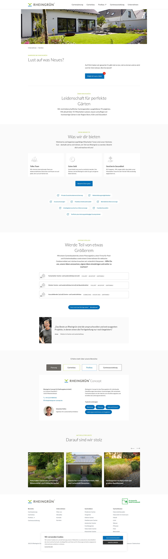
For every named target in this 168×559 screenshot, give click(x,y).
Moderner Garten (90, 512)
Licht (114, 520)
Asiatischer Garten (90, 523)
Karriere (40, 48)
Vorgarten (88, 514)
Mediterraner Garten (91, 520)
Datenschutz (136, 543)
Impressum (128, 543)
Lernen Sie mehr (49, 546)
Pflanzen (115, 526)
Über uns (59, 512)
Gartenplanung (32, 512)
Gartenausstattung (34, 520)
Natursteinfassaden (119, 512)
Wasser (115, 523)
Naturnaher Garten (90, 528)
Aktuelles (59, 514)
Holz (114, 528)
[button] (77, 4)
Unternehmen (32, 48)
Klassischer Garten (90, 531)
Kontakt (58, 517)
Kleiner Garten (89, 517)
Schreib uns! (94, 307)
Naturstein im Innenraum (120, 514)
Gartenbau (31, 514)
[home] (42, 4)
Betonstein (116, 531)
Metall (115, 517)
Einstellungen (113, 542)
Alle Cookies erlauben (113, 538)
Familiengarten (89, 526)
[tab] (53, 367)
